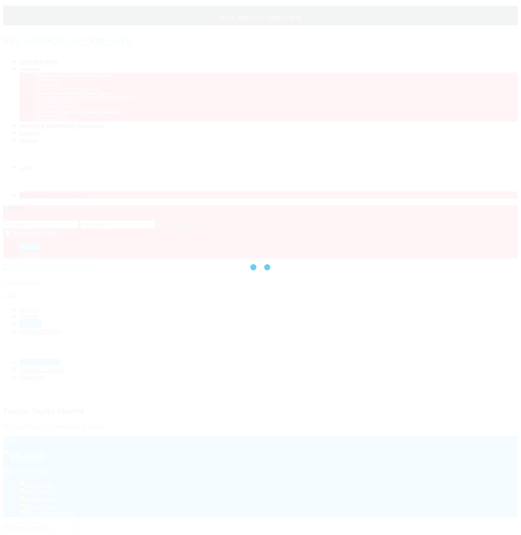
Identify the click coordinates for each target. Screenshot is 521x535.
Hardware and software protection (67, 88)
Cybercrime (47, 79)
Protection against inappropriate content (74, 74)
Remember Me (33, 233)
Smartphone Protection (58, 106)
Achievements (40, 331)
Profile (29, 316)
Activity (30, 309)
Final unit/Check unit (56, 119)
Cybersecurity (48, 83)
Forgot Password (181, 224)
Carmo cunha (22, 282)
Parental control (51, 115)
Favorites (33, 377)
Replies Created (42, 369)
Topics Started (40, 362)
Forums (31, 324)
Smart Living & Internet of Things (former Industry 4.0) (87, 97)
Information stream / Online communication (79, 110)
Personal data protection (58, 101)
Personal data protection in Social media (73, 92)
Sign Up (31, 255)
